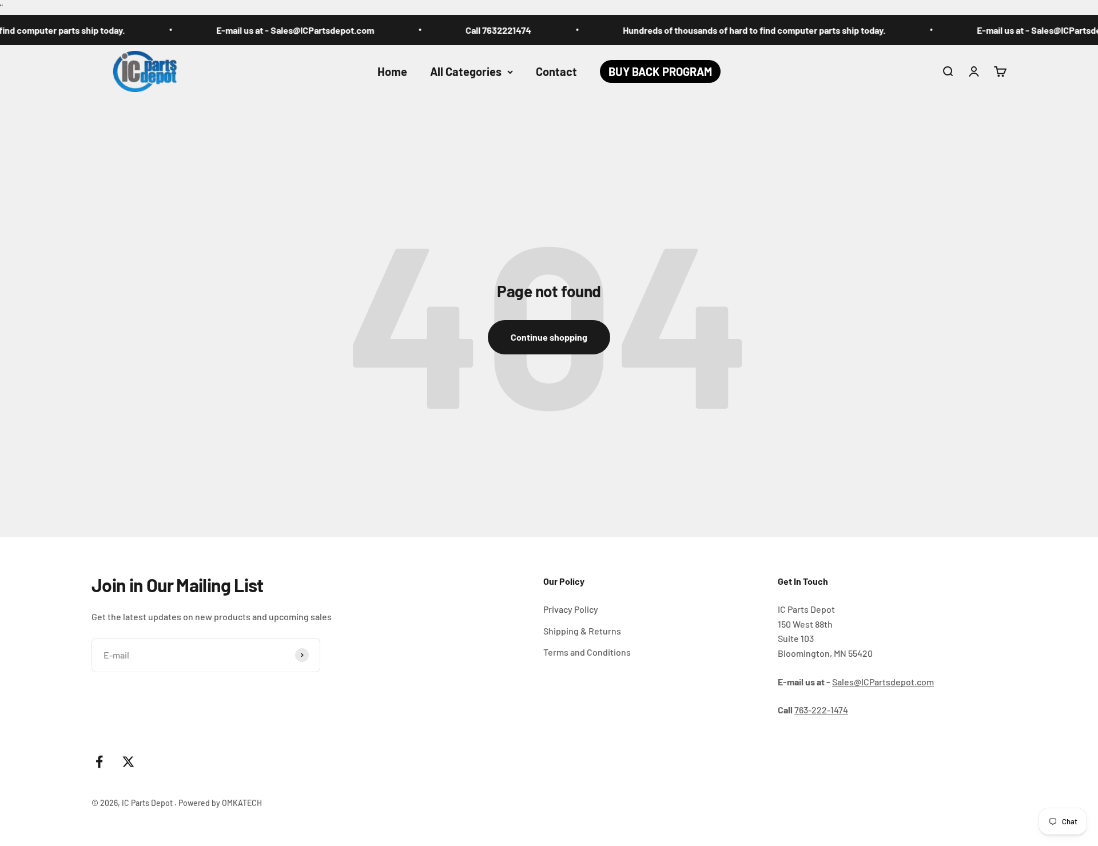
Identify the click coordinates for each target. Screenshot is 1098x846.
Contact (556, 71)
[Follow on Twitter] (128, 761)
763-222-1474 (821, 709)
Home (392, 71)
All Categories (466, 71)
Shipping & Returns (582, 630)
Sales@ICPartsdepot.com (883, 681)
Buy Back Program (660, 71)
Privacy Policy (570, 609)
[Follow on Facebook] (99, 761)
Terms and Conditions (587, 652)
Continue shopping (549, 337)
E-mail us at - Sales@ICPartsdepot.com (277, 30)
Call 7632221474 (481, 30)
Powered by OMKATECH (220, 803)
